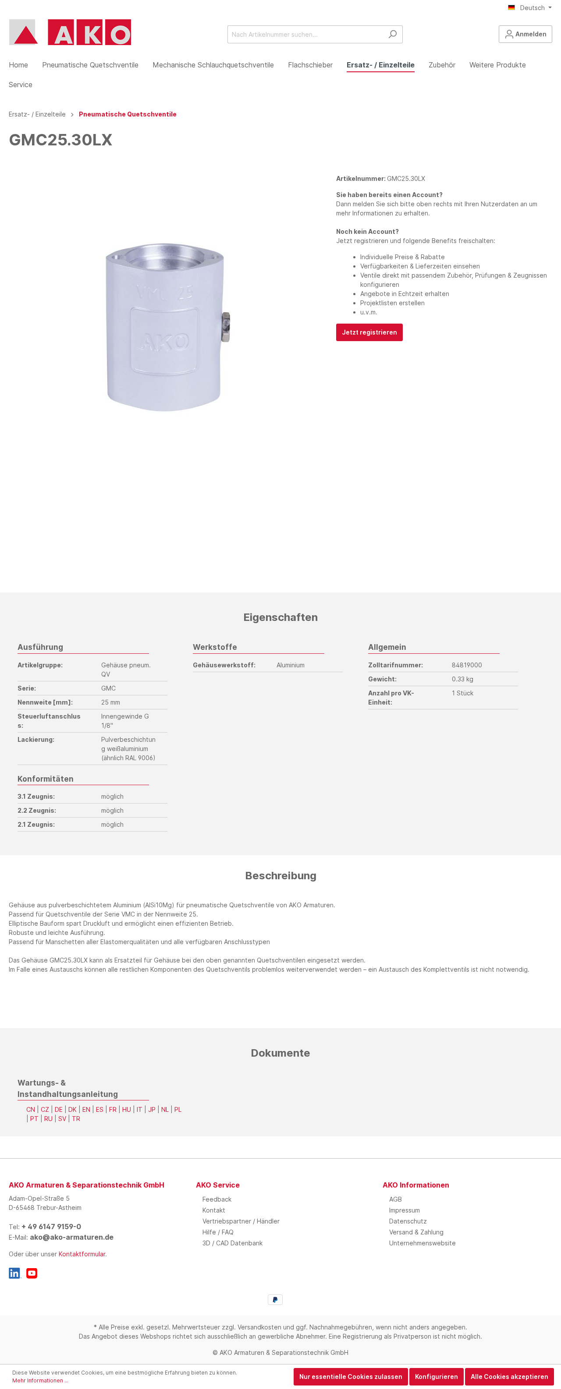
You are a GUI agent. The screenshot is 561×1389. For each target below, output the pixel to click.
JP (152, 1109)
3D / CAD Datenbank (232, 1243)
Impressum (404, 1210)
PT (34, 1118)
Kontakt (213, 1210)
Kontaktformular (82, 1254)
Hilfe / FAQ (218, 1232)
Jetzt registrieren (369, 332)
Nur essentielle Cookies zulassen (350, 1376)
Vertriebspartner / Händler (241, 1221)
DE (59, 1109)
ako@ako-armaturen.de (72, 1237)
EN (86, 1109)
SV (62, 1118)
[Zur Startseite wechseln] (70, 32)
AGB (395, 1199)
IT (139, 1109)
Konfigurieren (436, 1376)
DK (72, 1109)
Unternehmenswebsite (422, 1243)
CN (30, 1109)
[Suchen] (392, 34)
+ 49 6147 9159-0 (51, 1226)
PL (177, 1109)
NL (165, 1109)
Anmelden (530, 34)
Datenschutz (408, 1221)
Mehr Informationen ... (40, 1380)
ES (99, 1109)
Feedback (216, 1199)
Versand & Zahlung (416, 1232)
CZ (45, 1109)
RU (48, 1118)
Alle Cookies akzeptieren (509, 1376)
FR (113, 1109)
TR (76, 1118)
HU (126, 1109)
